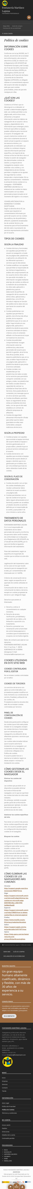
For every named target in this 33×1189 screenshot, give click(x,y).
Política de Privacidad (8, 1106)
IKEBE (6, 1158)
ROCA (6, 1150)
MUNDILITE (7, 1152)
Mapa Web (6, 26)
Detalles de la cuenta (8, 1135)
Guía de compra (17, 26)
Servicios (5, 1084)
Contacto (5, 1088)
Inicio (4, 1078)
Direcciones (5, 1132)
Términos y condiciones (9, 1113)
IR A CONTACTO (9, 1016)
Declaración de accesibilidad (12, 28)
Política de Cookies (8, 1110)
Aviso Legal (5, 1103)
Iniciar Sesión (8, 33)
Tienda (4, 1091)
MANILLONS (8, 1161)
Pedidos (4, 1128)
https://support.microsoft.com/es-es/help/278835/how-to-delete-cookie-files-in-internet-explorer (16, 912)
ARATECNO (16, 1172)
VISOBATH (7, 1156)
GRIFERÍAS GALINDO (10, 1154)
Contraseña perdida (8, 1138)
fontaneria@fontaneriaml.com (16, 1055)
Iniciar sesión (6, 1125)
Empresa (5, 1081)
